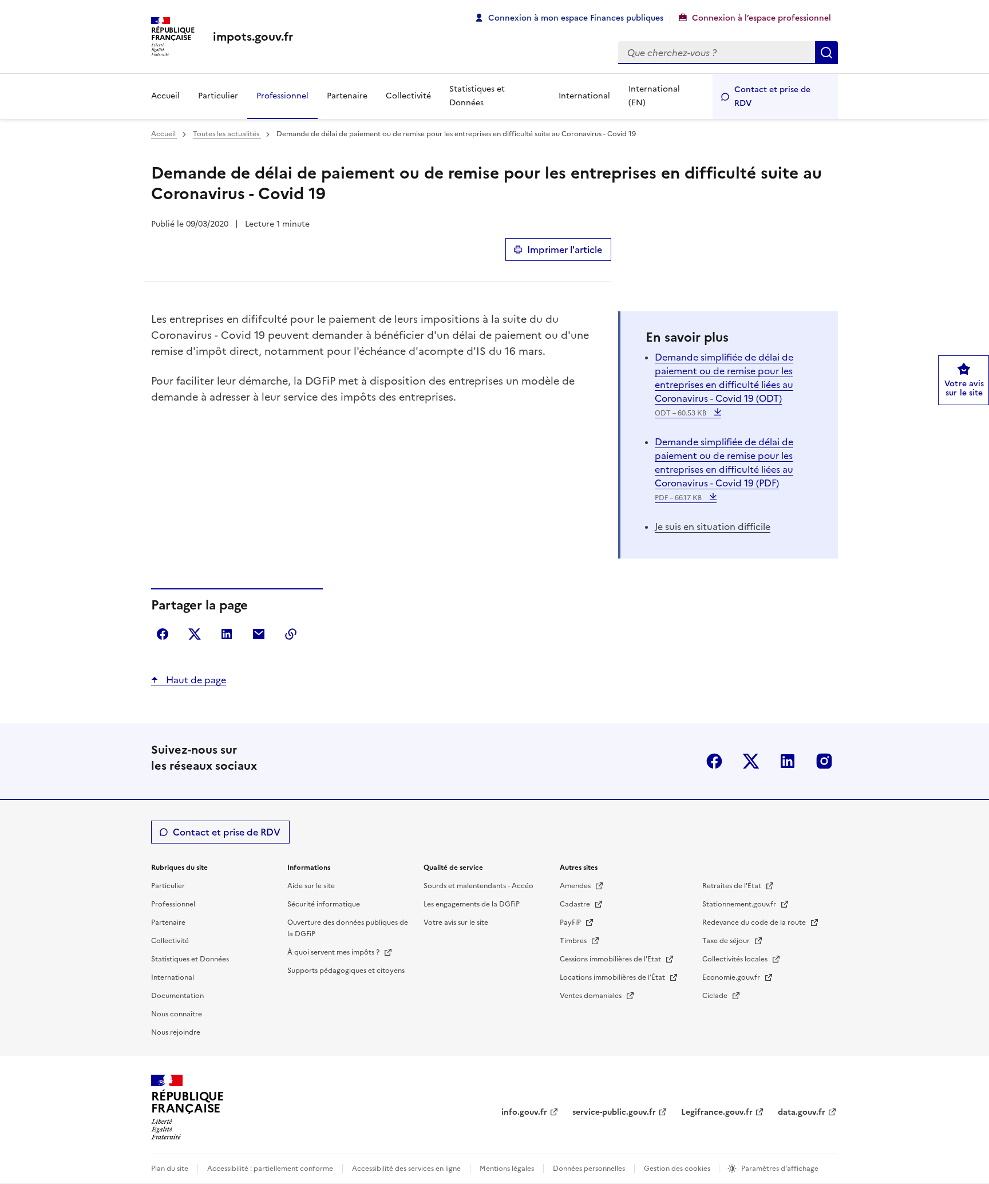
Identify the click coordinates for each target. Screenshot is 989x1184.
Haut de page (195, 680)
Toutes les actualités (227, 134)
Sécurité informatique (323, 904)
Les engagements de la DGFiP (472, 904)
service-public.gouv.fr (614, 1112)
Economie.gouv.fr (732, 977)
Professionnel (282, 96)
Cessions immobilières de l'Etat (611, 959)
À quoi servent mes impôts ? (334, 952)
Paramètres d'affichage (779, 1168)
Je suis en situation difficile (712, 526)
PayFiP (571, 922)
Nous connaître (176, 1014)
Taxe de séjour (726, 941)
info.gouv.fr (524, 1112)
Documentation (177, 996)
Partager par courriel (258, 634)
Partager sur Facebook (162, 634)
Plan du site (169, 1168)
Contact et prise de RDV (772, 96)
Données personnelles (589, 1168)
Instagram (824, 761)
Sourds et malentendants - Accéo (478, 886)
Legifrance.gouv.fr (717, 1112)
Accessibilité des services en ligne (406, 1168)
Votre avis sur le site (456, 922)
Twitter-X (751, 761)
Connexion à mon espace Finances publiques (575, 18)
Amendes (576, 886)
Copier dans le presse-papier (290, 634)
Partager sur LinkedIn (226, 634)
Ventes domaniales (591, 996)
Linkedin (787, 761)
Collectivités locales (735, 959)
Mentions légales (507, 1168)
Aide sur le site (311, 886)
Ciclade (715, 996)
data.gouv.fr (801, 1112)
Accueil (165, 96)
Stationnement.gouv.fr (740, 904)
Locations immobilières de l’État (613, 977)
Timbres (574, 941)
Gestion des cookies (678, 1168)
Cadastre (576, 904)
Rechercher (826, 52)
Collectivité (408, 96)
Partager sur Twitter (194, 634)
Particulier (218, 96)
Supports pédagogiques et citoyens (346, 970)
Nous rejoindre (175, 1032)
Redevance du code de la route (755, 922)
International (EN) (654, 96)
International (584, 96)
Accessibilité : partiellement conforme (270, 1168)
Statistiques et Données (477, 96)
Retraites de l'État (732, 886)
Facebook (714, 761)
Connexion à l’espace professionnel (761, 18)
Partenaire (347, 96)
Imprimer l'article (564, 249)
